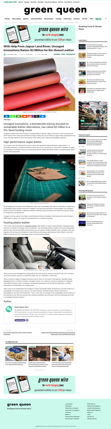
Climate (7, 19)
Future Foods (9, 346)
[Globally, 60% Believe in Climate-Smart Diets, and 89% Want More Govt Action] (82, 206)
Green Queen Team (22, 307)
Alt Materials (57, 54)
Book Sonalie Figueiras (94, 410)
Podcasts (26, 2)
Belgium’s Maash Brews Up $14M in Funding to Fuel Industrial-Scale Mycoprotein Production (96, 72)
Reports (20, 2)
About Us (60, 2)
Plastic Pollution (70, 54)
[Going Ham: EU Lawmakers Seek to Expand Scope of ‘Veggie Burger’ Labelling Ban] (82, 90)
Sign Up (98, 19)
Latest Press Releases (93, 408)
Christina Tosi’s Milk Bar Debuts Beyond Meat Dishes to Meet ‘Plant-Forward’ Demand (96, 81)
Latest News (69, 404)
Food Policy (67, 19)
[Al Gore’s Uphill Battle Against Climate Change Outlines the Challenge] (82, 223)
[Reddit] (24, 116)
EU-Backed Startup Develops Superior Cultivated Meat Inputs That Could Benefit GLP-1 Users (97, 46)
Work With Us (68, 2)
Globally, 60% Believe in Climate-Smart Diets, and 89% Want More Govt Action (96, 205)
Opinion (25, 19)
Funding (58, 19)
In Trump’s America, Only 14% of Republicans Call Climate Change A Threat (96, 197)
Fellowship (33, 2)
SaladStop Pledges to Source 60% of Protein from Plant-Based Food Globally (97, 55)
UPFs (91, 19)
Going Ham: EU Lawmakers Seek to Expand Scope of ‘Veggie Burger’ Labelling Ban (96, 90)
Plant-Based (16, 19)
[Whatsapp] (12, 116)
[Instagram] (30, 116)
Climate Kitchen (92, 418)
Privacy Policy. (65, 426)
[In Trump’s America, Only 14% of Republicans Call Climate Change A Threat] (82, 197)
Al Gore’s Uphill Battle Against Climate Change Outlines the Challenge (95, 223)
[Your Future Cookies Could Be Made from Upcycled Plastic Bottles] (16, 353)
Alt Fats (84, 19)
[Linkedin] (6, 116)
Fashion (63, 54)
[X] (36, 116)
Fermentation (48, 19)
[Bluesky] (43, 116)
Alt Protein (55, 346)
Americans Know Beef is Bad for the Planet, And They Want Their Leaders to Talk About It (97, 214)
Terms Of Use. (73, 426)
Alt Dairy (77, 19)
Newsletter (41, 2)
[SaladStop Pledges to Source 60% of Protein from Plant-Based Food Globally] (82, 55)
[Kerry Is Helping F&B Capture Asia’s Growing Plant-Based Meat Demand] (82, 183)
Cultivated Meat (36, 19)
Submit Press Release (51, 2)
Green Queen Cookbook (72, 418)
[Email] (18, 116)
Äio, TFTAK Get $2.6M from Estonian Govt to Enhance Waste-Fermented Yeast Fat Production (97, 64)
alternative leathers (31, 226)
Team (88, 414)
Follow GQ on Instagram (72, 410)
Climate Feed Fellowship (72, 416)
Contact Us (76, 2)
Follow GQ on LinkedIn (71, 408)
